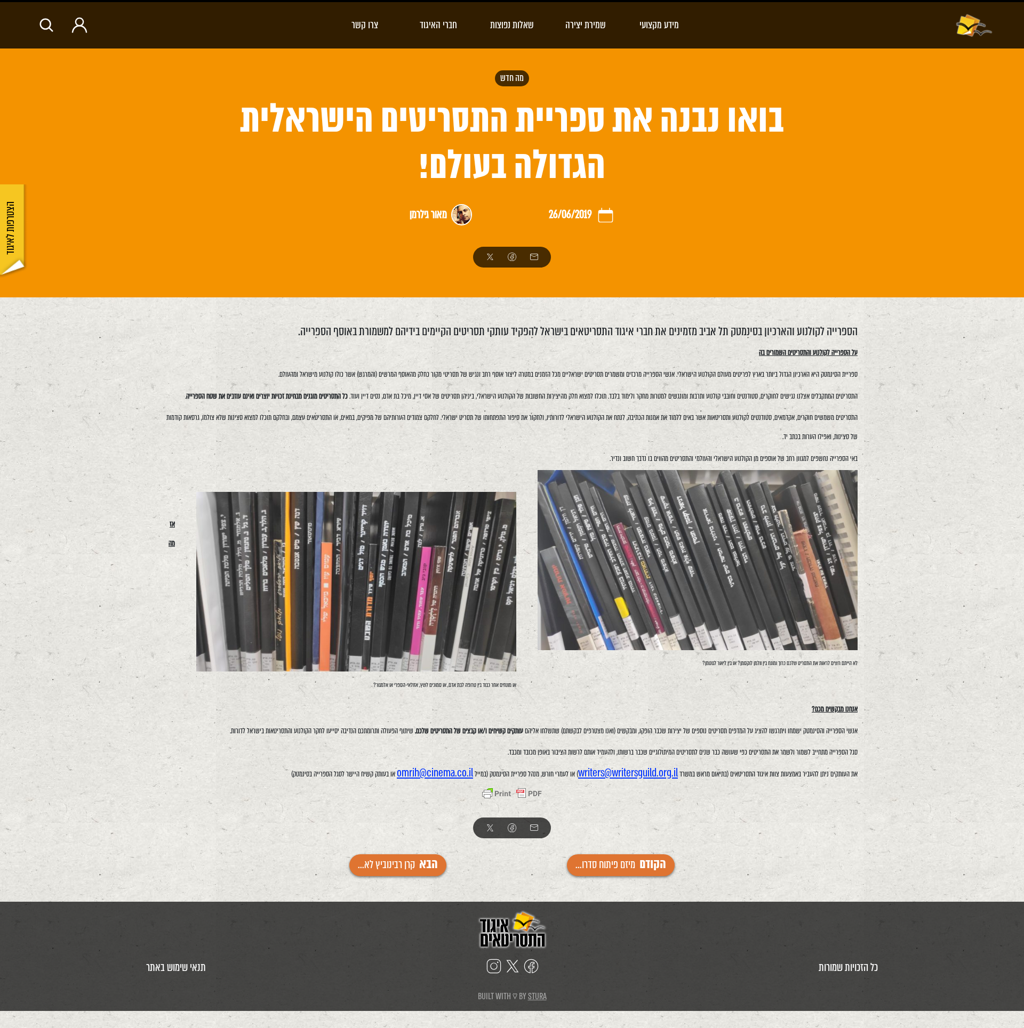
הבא (398, 864)
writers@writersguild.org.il (628, 773)
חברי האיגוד (438, 25)
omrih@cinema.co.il (435, 773)
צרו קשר (364, 25)
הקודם (620, 864)
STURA (537, 996)
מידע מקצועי (659, 25)
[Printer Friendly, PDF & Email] (512, 795)
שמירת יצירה (585, 25)
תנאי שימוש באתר (176, 967)
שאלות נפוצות (512, 25)
